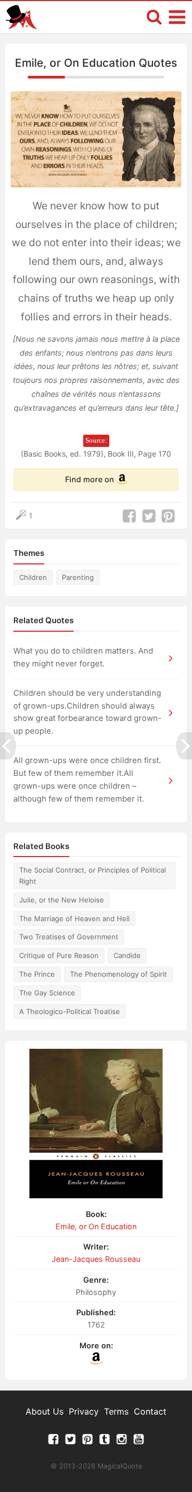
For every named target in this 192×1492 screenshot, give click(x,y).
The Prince (37, 974)
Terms (116, 1411)
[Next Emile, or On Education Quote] (184, 745)
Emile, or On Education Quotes (96, 62)
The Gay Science (47, 992)
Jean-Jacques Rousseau (96, 1258)
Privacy (84, 1411)
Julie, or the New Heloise (61, 900)
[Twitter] (70, 1441)
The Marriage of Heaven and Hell (74, 918)
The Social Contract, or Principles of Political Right (92, 875)
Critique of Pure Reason (59, 955)
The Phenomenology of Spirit (118, 974)
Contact (150, 1411)
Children (33, 577)
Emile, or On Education (96, 1226)
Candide (127, 955)
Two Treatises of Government (68, 936)
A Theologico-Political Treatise (69, 1011)
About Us (44, 1411)
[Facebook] (53, 1441)
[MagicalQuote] (21, 17)
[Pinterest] (87, 1441)
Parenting (78, 577)
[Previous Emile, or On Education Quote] (8, 745)
